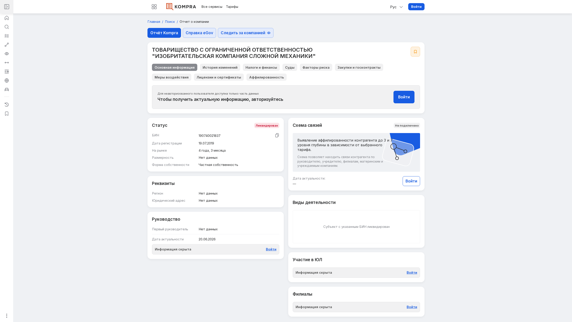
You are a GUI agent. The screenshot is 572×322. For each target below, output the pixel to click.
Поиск (170, 21)
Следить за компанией (243, 33)
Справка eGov (199, 33)
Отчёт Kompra (164, 33)
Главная (154, 21)
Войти (416, 6)
